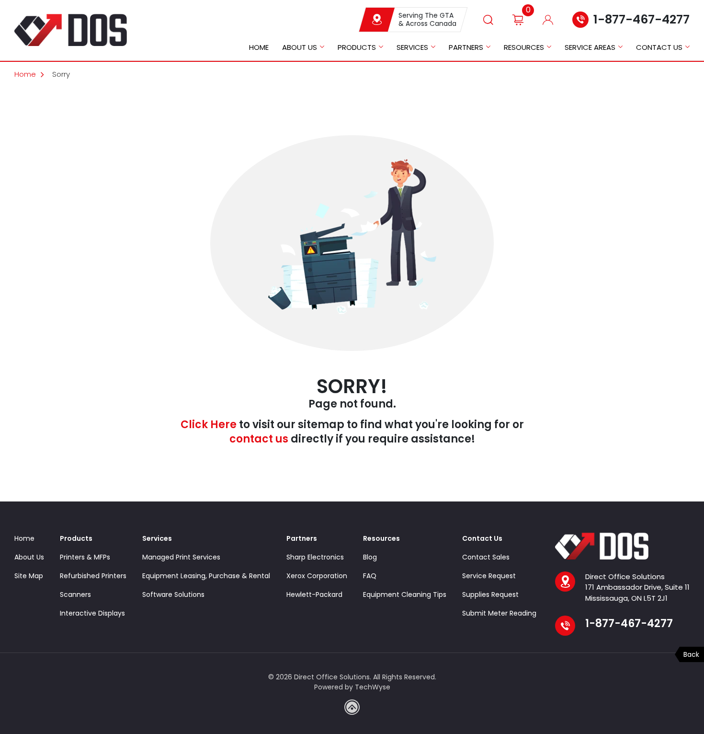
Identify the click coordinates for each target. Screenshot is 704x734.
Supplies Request (490, 594)
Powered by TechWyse (352, 687)
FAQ (369, 576)
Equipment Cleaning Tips (404, 594)
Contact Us (659, 47)
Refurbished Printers (93, 576)
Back (691, 654)
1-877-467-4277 (641, 19)
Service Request (489, 576)
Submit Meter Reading (499, 613)
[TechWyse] (352, 707)
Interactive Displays (92, 613)
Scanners (75, 594)
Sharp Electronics (315, 557)
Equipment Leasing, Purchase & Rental (206, 576)
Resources (524, 47)
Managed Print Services (181, 557)
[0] (517, 19)
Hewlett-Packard (314, 594)
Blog (370, 557)
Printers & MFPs (85, 557)
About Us (299, 47)
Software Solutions (173, 594)
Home (259, 47)
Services (412, 47)
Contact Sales (486, 557)
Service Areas (590, 47)
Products (357, 47)
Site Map (28, 576)
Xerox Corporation (316, 576)
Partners (466, 47)
